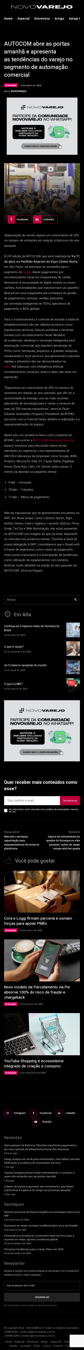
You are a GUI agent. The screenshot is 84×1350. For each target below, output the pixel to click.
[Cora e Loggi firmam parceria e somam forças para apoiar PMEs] (42, 892)
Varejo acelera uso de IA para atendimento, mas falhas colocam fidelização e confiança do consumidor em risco (42, 1161)
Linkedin (70, 1113)
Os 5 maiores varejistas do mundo (25, 665)
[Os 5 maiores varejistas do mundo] (73, 667)
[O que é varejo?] (73, 648)
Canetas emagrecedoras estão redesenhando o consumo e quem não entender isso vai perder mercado (39, 1174)
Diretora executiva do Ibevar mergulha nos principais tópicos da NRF (42, 1214)
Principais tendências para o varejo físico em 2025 (33, 1249)
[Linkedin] (59, 1113)
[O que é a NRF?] (73, 685)
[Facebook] (33, 1113)
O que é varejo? (14, 647)
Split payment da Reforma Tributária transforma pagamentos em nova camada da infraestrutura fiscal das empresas (40, 1147)
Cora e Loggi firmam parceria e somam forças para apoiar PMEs (38, 921)
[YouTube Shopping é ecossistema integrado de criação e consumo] (42, 1034)
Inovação (10, 85)
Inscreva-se (70, 800)
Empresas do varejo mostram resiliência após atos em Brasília (41, 1226)
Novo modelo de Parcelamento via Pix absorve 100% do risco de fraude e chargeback (37, 992)
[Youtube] (35, 1122)
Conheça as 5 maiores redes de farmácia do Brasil (32, 628)
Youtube (47, 1122)
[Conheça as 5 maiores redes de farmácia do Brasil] (73, 630)
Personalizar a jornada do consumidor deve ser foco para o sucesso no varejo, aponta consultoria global (39, 1237)
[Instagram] (7, 1113)
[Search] (75, 600)
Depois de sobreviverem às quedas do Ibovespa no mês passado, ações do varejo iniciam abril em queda (63, 843)
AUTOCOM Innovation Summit (53, 440)
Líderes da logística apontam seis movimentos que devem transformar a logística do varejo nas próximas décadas (39, 1188)
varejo (27, 272)
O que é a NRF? (13, 684)
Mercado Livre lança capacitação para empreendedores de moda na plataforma (21, 843)
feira (7, 366)
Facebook (45, 1113)
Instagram (20, 1113)
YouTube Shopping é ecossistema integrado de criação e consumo (33, 1063)
